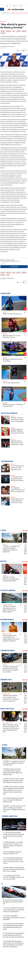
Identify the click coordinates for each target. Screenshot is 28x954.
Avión (8, 275)
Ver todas (25, 530)
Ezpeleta (3, 33)
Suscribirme (14, 267)
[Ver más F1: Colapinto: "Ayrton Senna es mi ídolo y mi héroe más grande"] (5, 490)
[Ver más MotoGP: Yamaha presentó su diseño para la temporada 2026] (5, 420)
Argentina (8, 31)
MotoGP (3, 31)
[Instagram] (17, 6)
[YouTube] (14, 6)
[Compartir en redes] (24, 312)
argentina (24, 31)
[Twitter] (10, 6)
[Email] (21, 6)
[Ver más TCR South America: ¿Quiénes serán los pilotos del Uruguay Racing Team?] (12, 598)
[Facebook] (7, 6)
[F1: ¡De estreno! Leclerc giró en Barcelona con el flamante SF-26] (14, 892)
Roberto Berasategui (8, 46)
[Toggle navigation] (2, 9)
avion (13, 31)
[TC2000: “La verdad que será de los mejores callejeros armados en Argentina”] (14, 753)
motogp (18, 31)
